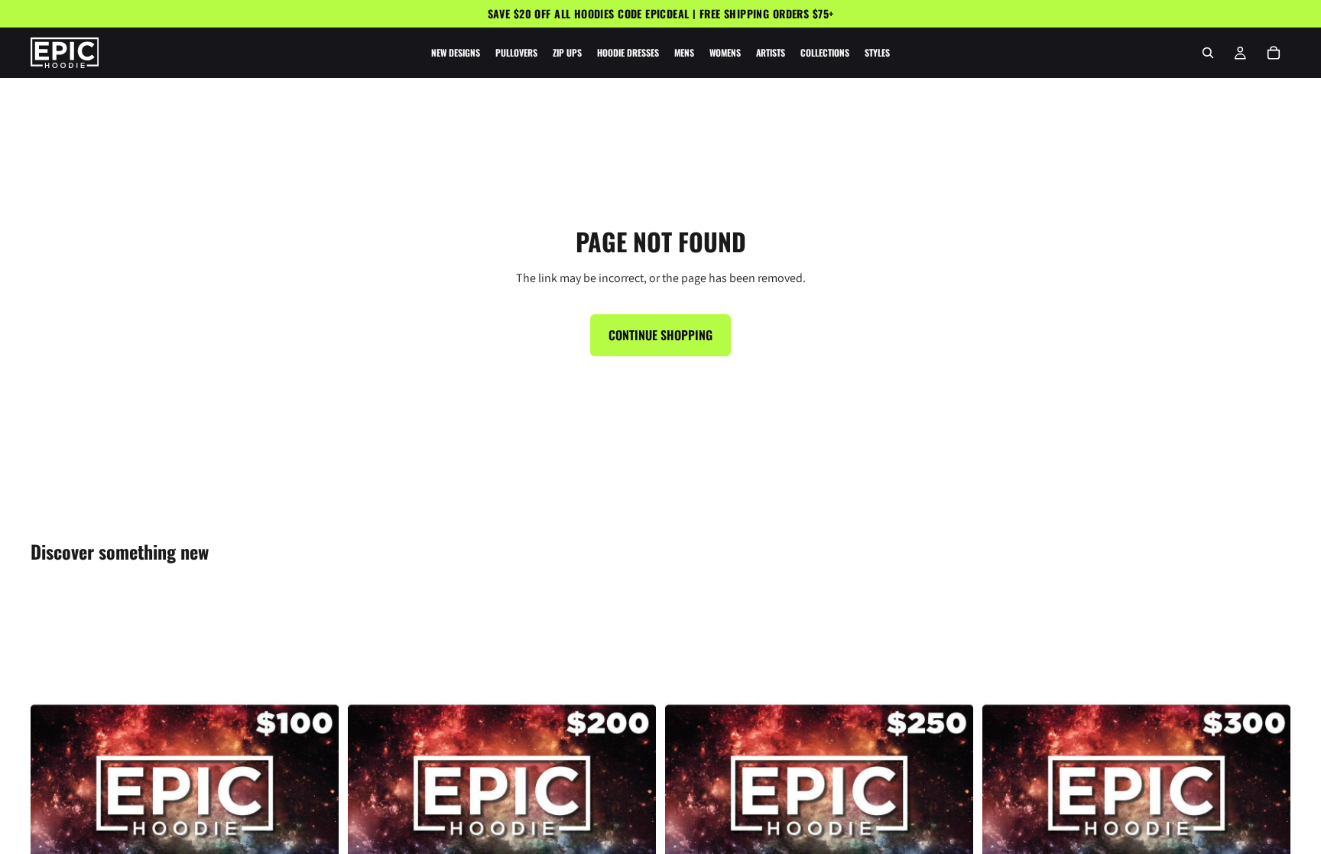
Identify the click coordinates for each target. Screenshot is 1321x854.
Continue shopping (660, 335)
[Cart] (1273, 53)
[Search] (1208, 53)
